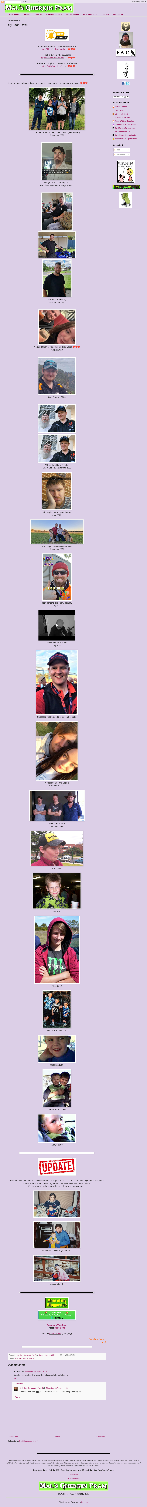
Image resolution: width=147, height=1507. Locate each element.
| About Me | (38, 14)
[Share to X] (69, 1355)
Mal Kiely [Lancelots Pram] (31, 1388)
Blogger (84, 1502)
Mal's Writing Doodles (124, 121)
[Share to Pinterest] (73, 1355)
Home (57, 1437)
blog (16, 1358)
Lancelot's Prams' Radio (125, 125)
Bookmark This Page (57, 1325)
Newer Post (13, 1437)
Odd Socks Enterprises (125, 128)
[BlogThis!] (67, 1355)
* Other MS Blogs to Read (126, 139)
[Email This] (65, 1355)
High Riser (119, 110)
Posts (117, 150)
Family (25, 1358)
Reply (16, 1378)
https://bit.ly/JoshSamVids (53, 49)
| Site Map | (106, 14)
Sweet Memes (121, 107)
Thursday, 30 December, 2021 (37, 1371)
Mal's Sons (59, 1328)
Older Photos (55, 1333)
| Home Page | (13, 14)
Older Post (100, 1437)
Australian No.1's (122, 132)
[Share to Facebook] (71, 1355)
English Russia (121, 114)
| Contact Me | (118, 14)
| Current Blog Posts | (54, 14)
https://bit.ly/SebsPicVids (52, 58)
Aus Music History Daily (125, 135)
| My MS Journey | (73, 14)
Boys (20, 1358)
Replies (19, 1384)
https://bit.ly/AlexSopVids (52, 66)
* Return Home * (73, 1478)
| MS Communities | (90, 14)
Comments (120, 154)
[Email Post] (60, 1355)
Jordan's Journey (122, 117)
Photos (31, 1358)
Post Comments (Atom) (28, 1441)
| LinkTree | (26, 14)
